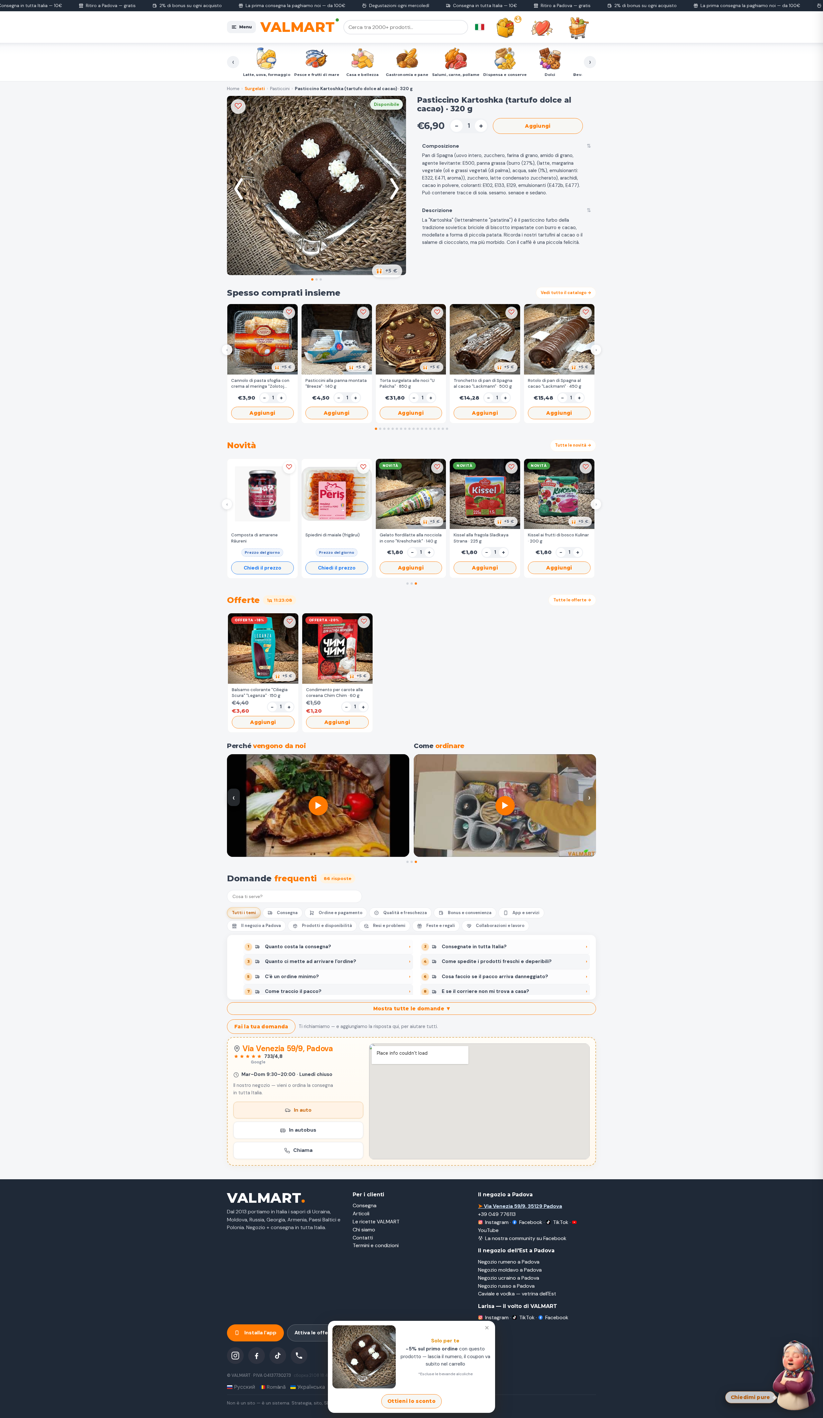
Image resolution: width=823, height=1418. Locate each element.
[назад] (238, 188)
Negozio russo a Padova (506, 1286)
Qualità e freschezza (405, 912)
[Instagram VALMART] (235, 1355)
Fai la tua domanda (261, 1027)
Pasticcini (280, 88)
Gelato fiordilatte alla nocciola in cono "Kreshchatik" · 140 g (411, 537)
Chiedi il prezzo (262, 568)
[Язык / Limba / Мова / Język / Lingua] (480, 27)
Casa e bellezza (304, 74)
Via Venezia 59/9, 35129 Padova (520, 1206)
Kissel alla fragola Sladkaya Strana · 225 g (481, 537)
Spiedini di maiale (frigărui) (332, 535)
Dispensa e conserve (446, 74)
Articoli (361, 1213)
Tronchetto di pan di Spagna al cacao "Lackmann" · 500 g (483, 383)
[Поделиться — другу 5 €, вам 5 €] (387, 270)
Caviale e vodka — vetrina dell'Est (517, 1293)
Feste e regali (440, 925)
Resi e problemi (389, 925)
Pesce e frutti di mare (258, 74)
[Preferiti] (542, 28)
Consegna (287, 912)
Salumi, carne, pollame (397, 74)
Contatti (363, 1237)
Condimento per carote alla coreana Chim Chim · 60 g (334, 692)
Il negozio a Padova (261, 925)
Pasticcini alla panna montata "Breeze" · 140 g (336, 383)
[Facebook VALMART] (256, 1355)
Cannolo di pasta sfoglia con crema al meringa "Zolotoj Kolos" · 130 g (260, 383)
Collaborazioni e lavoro (500, 925)
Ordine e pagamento (340, 912)
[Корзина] (578, 28)
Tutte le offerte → (572, 600)
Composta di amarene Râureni (254, 537)
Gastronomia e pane (348, 74)
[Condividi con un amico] (283, 367)
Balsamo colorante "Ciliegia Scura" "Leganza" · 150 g (260, 692)
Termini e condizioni (376, 1245)
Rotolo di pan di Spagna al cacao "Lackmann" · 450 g (554, 383)
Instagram (497, 1222)
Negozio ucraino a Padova (508, 1277)
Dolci (491, 74)
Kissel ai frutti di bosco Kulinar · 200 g (558, 537)
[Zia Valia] (794, 1375)
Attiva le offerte (315, 1332)
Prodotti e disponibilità (327, 925)
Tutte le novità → (573, 445)
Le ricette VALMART (376, 1221)
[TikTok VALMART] (277, 1355)
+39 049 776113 (497, 1214)
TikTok (560, 1222)
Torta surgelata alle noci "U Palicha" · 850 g (407, 383)
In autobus (302, 1129)
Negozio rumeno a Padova (508, 1261)
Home (233, 88)
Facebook (530, 1222)
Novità (576, 74)
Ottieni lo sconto (411, 1401)
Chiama (302, 1150)
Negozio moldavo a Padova (510, 1269)
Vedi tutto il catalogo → (566, 292)
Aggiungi (537, 126)
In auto (303, 1110)
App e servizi (525, 912)
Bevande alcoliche (534, 74)
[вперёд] (394, 188)
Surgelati (255, 88)
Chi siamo (364, 1229)
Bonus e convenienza (470, 912)
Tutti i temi (244, 912)
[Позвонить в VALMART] (299, 1355)
